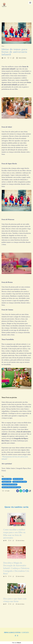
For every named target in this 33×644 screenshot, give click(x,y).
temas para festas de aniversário (9, 484)
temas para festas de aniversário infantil (11, 487)
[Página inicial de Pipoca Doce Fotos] (4, 6)
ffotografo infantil (6, 481)
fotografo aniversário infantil (19, 481)
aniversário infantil (6, 479)
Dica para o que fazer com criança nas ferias (14, 600)
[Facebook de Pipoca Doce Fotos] (15, 635)
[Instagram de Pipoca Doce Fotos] (17, 635)
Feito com (16, 642)
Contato (25, 632)
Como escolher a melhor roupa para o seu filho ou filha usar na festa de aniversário (14, 533)
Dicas (3, 46)
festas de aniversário (18, 479)
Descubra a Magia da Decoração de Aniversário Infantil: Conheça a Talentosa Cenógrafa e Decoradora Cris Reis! (16, 568)
